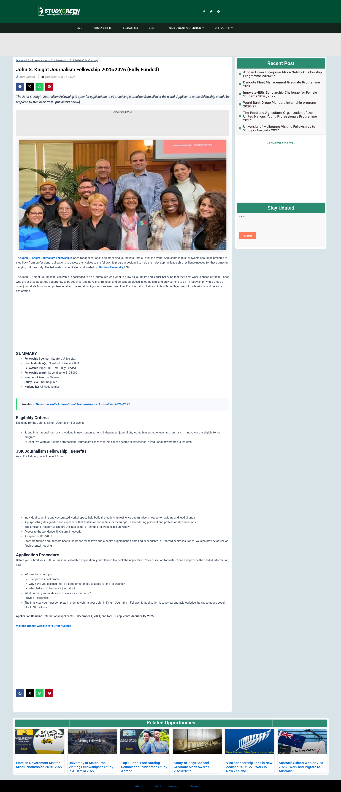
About (139, 786)
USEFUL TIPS (222, 27)
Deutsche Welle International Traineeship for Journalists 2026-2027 (83, 404)
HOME (78, 27)
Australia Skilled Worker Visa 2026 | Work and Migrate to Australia (301, 767)
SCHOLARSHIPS (102, 27)
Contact (155, 786)
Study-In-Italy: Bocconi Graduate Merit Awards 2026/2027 (191, 767)
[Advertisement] (170, 44)
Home (19, 60)
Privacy (173, 786)
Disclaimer (192, 786)
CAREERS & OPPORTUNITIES (185, 27)
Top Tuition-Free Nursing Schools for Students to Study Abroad (144, 767)
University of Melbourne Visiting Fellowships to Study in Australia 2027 (91, 767)
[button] (20, 87)
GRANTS (153, 27)
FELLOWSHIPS (130, 27)
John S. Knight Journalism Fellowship (45, 258)
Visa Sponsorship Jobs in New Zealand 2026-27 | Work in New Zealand (249, 767)
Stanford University (110, 267)
